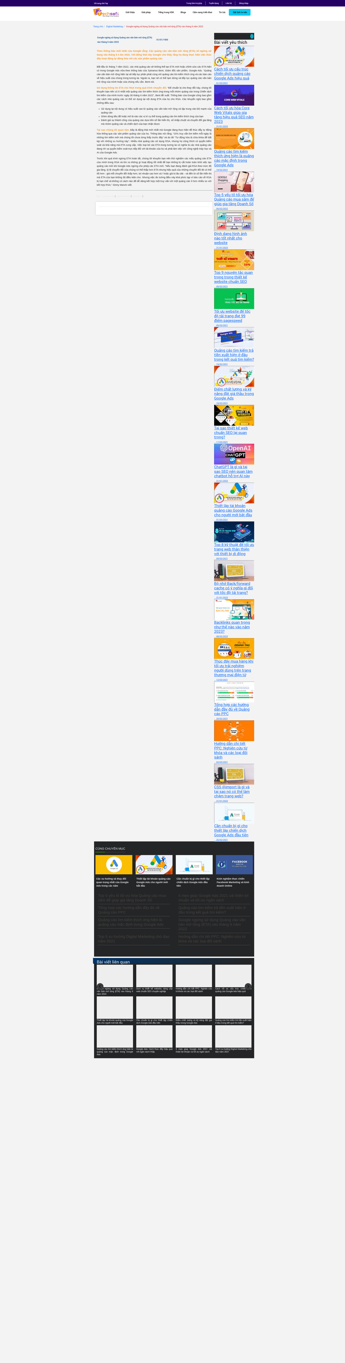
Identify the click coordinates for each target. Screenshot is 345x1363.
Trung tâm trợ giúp (194, 3)
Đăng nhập (243, 3)
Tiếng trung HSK (166, 12)
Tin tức (222, 12)
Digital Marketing (123, 196)
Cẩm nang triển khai (202, 12)
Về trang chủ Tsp (101, 3)
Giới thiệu (130, 12)
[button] (100, 986)
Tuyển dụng (214, 3)
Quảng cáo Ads (108, 196)
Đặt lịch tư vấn (240, 12)
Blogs (183, 12)
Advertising (137, 196)
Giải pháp (146, 12)
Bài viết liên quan (113, 962)
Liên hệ (229, 3)
